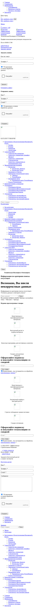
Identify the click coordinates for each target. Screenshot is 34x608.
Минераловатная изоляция (13, 220)
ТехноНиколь (16, 177)
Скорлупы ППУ (10, 247)
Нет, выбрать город (7, 19)
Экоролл (15, 175)
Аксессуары (12, 150)
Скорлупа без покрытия (16, 153)
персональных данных (8, 373)
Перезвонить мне (6, 47)
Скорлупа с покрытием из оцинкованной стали (16, 162)
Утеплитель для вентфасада (17, 195)
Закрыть (3, 525)
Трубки (10, 145)
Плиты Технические (14, 182)
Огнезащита (8, 239)
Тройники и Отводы (15, 172)
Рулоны (10, 147)
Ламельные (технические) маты (18, 173)
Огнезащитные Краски (15, 192)
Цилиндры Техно (17, 170)
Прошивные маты (14, 178)
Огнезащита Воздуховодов (17, 190)
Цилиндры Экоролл (18, 168)
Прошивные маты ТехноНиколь (22, 180)
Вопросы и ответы (14, 9)
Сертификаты (12, 7)
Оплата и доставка (14, 10)
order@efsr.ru (5, 46)
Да (15, 19)
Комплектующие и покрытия (14, 219)
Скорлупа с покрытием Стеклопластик (15, 159)
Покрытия (11, 148)
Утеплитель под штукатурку (17, 197)
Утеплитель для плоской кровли (18, 199)
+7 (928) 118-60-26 (8, 450)
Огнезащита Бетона (14, 187)
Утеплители (8, 261)
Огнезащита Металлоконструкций (19, 189)
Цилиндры (11, 167)
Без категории (9, 207)
